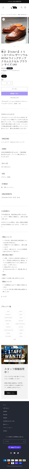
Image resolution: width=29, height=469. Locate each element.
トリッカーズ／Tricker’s (11, 14)
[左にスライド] (11, 46)
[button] (3, 7)
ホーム (2, 14)
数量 (2, 80)
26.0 (5, 76)
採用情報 (5, 411)
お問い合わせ (6, 408)
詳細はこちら (11, 393)
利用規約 (5, 430)
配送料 (4, 70)
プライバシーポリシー (8, 427)
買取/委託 (5, 414)
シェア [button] (5, 296)
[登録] (23, 441)
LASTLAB (12, 466)
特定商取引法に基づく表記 (8, 421)
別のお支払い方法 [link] (14, 97)
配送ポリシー (6, 424)
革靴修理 (5, 417)
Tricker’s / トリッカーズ (7, 114)
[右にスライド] (18, 46)
